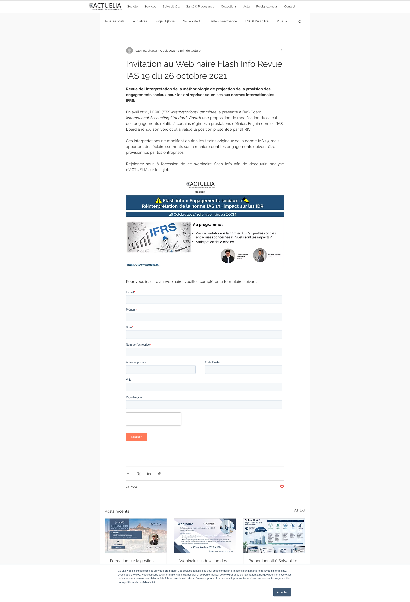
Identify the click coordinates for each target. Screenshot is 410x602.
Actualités (140, 21)
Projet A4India (165, 21)
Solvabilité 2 (191, 21)
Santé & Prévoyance (223, 21)
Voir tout (299, 510)
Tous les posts (114, 21)
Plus (280, 21)
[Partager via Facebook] (128, 473)
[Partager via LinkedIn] (149, 473)
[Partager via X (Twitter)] (138, 473)
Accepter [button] (282, 592)
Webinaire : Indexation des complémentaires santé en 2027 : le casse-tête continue (203, 562)
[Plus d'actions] (281, 50)
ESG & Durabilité (256, 21)
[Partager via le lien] (159, 473)
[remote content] (205, 367)
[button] (200, 6)
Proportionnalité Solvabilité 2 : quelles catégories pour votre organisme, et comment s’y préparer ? (273, 562)
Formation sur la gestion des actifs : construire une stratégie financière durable (135, 562)
